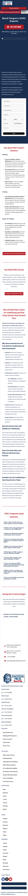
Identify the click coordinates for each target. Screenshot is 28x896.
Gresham (5, 822)
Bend (4, 789)
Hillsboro (5, 828)
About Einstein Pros (8, 732)
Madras (5, 809)
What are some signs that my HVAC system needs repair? (13, 546)
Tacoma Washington (6, 715)
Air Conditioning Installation (10, 768)
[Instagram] (7, 879)
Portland (5, 818)
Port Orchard (6, 869)
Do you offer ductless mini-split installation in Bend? (13, 558)
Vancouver (5, 853)
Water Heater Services (9, 755)
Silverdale (5, 863)
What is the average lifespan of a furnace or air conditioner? (14, 528)
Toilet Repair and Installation (10, 761)
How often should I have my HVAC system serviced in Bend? (13, 522)
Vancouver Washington (7, 709)
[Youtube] (10, 879)
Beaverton (5, 825)
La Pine (5, 799)
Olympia (5, 856)
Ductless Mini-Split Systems (10, 775)
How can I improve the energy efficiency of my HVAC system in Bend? (14, 540)
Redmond (5, 792)
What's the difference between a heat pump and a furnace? (14, 534)
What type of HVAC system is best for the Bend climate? (13, 552)
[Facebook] (3, 879)
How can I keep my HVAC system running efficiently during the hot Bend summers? (14, 564)
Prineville (5, 806)
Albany (4, 835)
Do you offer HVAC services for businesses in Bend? (14, 578)
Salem (4, 832)
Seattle (5, 849)
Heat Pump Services (8, 781)
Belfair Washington (6, 722)
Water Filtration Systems (9, 765)
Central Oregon (5, 689)
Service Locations (7, 739)
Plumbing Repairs (7, 758)
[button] (23, 3)
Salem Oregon (5, 696)
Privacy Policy (6, 742)
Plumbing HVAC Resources (10, 736)
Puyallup (5, 846)
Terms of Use (6, 745)
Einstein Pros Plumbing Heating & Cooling (12, 686)
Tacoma (5, 843)
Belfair (4, 859)
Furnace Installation (8, 778)
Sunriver (5, 802)
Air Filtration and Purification (10, 771)
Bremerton (5, 866)
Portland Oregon (5, 702)
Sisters (4, 796)
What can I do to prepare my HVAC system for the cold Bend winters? (13, 572)
